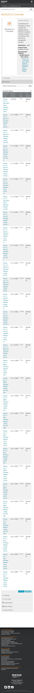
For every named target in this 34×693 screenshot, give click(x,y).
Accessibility (18, 691)
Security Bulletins (8, 602)
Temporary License (5, 634)
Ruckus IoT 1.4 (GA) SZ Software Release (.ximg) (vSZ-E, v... (6, 218)
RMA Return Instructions (6, 653)
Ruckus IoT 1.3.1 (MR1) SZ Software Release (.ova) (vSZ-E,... (6, 351)
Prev (22, 591)
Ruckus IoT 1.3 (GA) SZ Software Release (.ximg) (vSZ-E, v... (6, 318)
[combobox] (14, 9)
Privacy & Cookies (11, 691)
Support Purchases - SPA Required (9, 642)
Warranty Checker (5, 650)
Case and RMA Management (7, 641)
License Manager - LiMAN (7, 632)
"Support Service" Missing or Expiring (9, 652)
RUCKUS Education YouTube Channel (10, 663)
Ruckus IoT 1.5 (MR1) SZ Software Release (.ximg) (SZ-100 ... (6, 136)
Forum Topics (7, 599)
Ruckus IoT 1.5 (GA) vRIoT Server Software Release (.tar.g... (6, 105)
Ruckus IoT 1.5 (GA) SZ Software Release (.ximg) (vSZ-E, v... (6, 170)
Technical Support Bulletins (7, 662)
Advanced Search (8, 610)
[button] (31, 9)
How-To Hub (4, 660)
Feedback (3, 669)
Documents (7, 78)
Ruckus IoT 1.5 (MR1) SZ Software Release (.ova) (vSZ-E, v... (6, 121)
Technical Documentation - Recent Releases (11, 659)
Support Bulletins (8, 606)
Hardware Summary (5, 640)
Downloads (7, 81)
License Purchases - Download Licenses (10, 633)
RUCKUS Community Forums (8, 661)
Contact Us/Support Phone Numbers (9, 668)
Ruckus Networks (16, 680)
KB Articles (7, 595)
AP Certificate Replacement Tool (8, 639)
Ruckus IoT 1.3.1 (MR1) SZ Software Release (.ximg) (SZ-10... (6, 269)
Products (4, 6)
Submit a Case (4, 644)
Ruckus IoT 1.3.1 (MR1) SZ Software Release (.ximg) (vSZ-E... (6, 285)
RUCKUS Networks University (8, 664)
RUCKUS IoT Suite (15, 6)
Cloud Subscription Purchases (8, 646)
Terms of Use (4, 691)
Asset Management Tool (6, 638)
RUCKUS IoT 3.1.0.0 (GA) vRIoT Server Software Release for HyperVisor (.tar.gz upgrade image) (25, 65)
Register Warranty (5, 649)
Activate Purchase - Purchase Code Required (11, 643)
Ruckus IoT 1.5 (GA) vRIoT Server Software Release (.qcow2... (6, 203)
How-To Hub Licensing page (7, 631)
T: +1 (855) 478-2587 (17, 683)
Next (27, 591)
